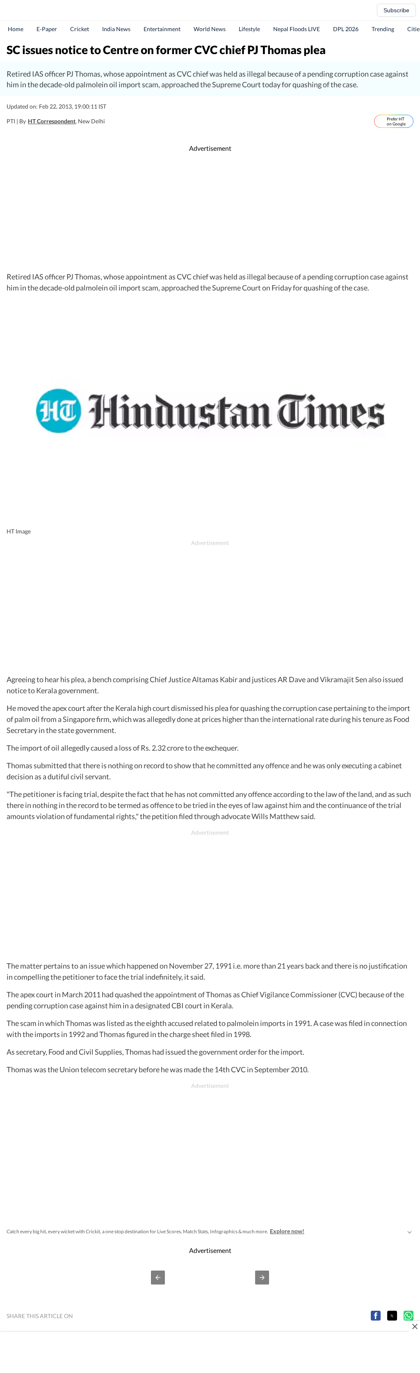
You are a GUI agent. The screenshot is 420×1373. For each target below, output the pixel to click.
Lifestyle (249, 28)
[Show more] (409, 1231)
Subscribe (396, 10)
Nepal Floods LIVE (296, 28)
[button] (158, 1277)
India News (116, 28)
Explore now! (287, 1231)
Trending (383, 28)
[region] (210, 212)
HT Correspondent (51, 121)
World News (210, 28)
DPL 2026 (345, 28)
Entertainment (162, 28)
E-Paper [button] (47, 28)
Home (15, 28)
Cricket (79, 28)
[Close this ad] (414, 1326)
